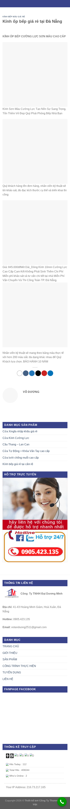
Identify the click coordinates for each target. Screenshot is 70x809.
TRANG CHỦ (11, 646)
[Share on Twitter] (32, 373)
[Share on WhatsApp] (19, 373)
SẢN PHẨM (10, 659)
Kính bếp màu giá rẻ (14, 17)
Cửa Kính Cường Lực (16, 438)
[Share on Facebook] (26, 373)
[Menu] (35, 3)
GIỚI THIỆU (10, 653)
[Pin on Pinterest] (44, 373)
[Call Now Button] (62, 801)
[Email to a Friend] (38, 373)
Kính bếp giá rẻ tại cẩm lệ (18, 464)
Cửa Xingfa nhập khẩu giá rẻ (20, 431)
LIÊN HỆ (8, 679)
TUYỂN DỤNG (12, 672)
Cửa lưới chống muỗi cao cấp (21, 457)
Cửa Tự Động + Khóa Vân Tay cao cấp (26, 451)
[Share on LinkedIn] (50, 373)
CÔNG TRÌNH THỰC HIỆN (19, 666)
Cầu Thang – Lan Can (16, 444)
